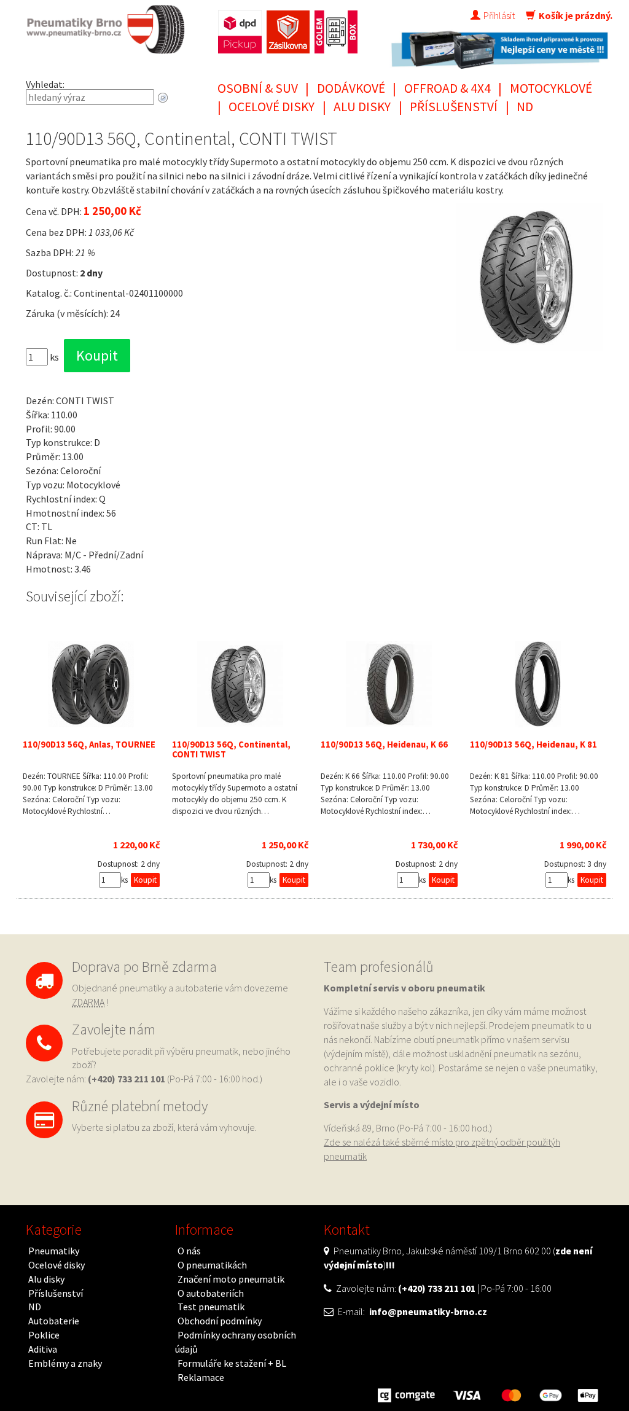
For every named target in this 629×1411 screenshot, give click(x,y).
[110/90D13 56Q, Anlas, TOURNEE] (91, 684)
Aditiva (42, 1349)
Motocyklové (551, 88)
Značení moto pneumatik (231, 1279)
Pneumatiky (53, 1251)
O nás (189, 1251)
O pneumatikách (212, 1265)
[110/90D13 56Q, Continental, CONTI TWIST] (240, 684)
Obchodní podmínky (220, 1321)
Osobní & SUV (257, 88)
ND (525, 106)
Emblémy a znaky (65, 1363)
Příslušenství (454, 106)
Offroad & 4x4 (447, 88)
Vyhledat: (45, 84)
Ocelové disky (271, 106)
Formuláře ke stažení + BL (232, 1363)
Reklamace (201, 1377)
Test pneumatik (211, 1306)
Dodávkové (351, 88)
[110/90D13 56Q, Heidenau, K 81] (538, 684)
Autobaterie (53, 1321)
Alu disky (362, 106)
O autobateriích (211, 1293)
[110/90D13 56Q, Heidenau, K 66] (389, 684)
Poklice (44, 1335)
